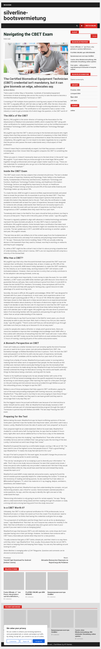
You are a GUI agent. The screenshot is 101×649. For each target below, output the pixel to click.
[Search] (77, 26)
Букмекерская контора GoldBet (58, 581)
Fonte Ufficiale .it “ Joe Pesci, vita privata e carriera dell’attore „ (14, 581)
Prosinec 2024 (75, 90)
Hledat (74, 32)
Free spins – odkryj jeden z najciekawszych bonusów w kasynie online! (83, 67)
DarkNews (58, 644)
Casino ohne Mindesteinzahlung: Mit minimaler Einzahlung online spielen (86, 619)
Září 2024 (74, 100)
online (73, 110)
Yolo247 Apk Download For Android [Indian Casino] (17, 560)
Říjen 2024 (74, 97)
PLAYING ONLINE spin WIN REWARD (36, 581)
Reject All (26, 641)
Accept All (39, 641)
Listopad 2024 (75, 93)
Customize (13, 641)
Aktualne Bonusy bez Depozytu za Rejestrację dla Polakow (54, 560)
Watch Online (91, 26)
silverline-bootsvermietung (25, 15)
